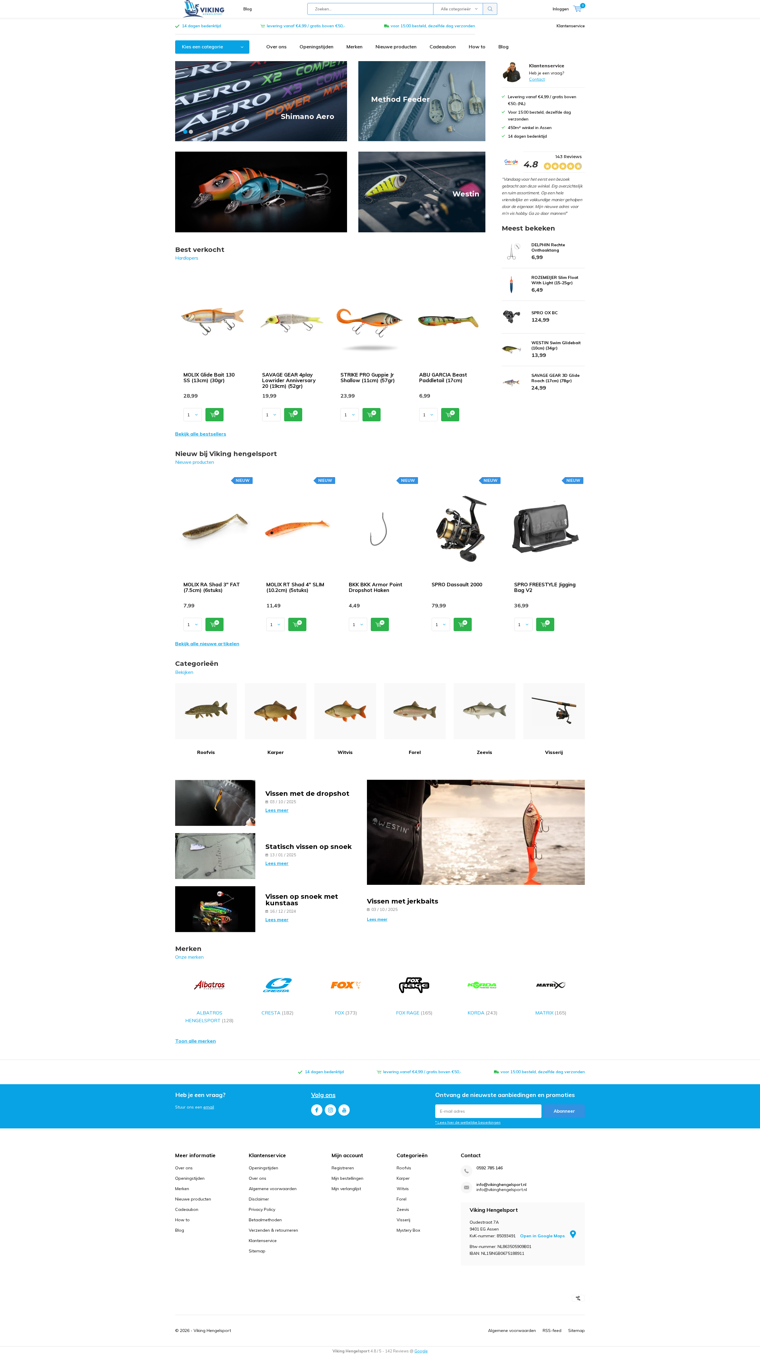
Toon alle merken (195, 1041)
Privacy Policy (262, 1209)
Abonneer (564, 1111)
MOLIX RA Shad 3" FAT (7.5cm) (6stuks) (211, 587)
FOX (346, 1013)
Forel (415, 752)
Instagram (330, 1110)
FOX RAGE (414, 1013)
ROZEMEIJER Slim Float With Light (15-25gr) (554, 280)
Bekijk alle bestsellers (200, 434)
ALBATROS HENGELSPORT (209, 1016)
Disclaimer (259, 1199)
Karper (275, 752)
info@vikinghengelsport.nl (501, 1184)
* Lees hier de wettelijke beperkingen (468, 1122)
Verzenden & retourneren (273, 1230)
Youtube (344, 1110)
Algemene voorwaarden (273, 1188)
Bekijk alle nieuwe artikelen (207, 644)
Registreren (343, 1168)
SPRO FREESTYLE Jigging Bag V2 (545, 587)
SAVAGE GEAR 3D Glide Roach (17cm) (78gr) (555, 378)
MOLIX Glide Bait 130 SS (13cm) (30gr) (209, 377)
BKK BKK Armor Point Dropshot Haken (375, 587)
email (208, 1107)
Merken (354, 47)
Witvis (345, 752)
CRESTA (278, 1013)
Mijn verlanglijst (346, 1188)
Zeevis (484, 752)
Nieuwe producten (396, 47)
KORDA (483, 1013)
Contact (537, 79)
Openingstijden (316, 47)
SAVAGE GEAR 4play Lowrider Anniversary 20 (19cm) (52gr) (289, 380)
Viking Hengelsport (212, 1330)
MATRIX (550, 1013)
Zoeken (490, 9)
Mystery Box (408, 1230)
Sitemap (257, 1251)
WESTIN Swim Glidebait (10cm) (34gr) (556, 345)
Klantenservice (571, 25)
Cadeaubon (443, 47)
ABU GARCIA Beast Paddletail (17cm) (443, 377)
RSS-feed (552, 1330)
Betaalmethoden (265, 1219)
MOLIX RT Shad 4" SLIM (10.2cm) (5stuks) (295, 587)
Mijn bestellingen (347, 1178)
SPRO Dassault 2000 (457, 584)
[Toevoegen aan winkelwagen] (214, 414)
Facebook (316, 1110)
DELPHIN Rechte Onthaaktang (548, 247)
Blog (247, 9)
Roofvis (206, 752)
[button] (185, 132)
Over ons (276, 47)
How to (477, 47)
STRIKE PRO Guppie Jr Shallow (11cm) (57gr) (368, 377)
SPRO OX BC (544, 312)
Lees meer (277, 810)
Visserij (554, 752)
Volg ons (323, 1094)
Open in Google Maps (543, 1235)
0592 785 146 (489, 1168)
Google (421, 1351)
